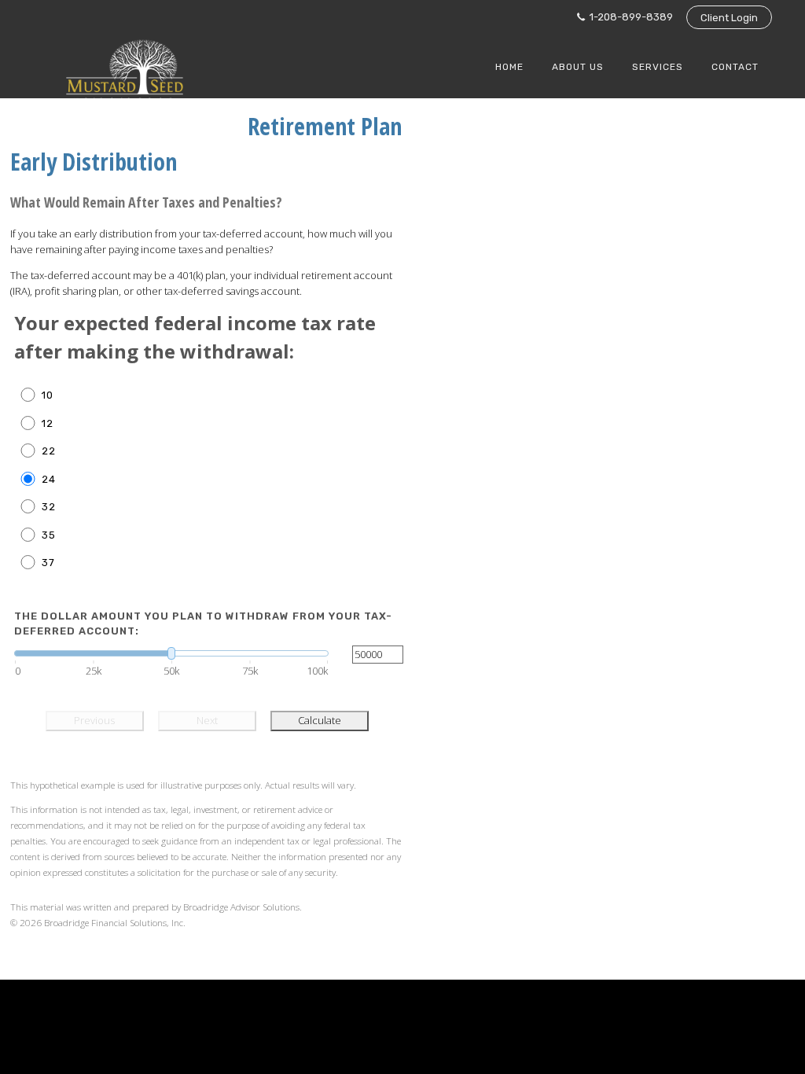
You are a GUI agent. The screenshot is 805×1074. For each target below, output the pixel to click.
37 (48, 562)
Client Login (729, 18)
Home (509, 66)
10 (47, 395)
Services (657, 66)
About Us (578, 66)
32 (49, 507)
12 (47, 423)
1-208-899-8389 (630, 17)
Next (207, 720)
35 (49, 535)
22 (49, 451)
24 (49, 479)
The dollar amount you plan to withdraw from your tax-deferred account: (203, 624)
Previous (94, 720)
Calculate (319, 720)
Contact (735, 66)
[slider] (171, 653)
